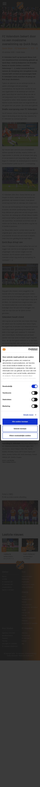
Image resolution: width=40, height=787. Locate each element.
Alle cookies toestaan (20, 421)
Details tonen (28, 415)
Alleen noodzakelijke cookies (20, 435)
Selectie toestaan (20, 429)
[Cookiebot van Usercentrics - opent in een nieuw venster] (28, 349)
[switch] (34, 393)
